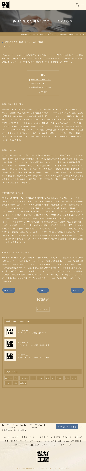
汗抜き (67, 378)
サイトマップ (66, 445)
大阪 (16, 378)
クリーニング (24, 378)
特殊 (47, 378)
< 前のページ (9, 290)
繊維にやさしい (37, 83)
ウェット (40, 378)
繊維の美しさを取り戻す (41, 79)
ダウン (16, 383)
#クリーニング (43, 309)
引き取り (60, 378)
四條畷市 (23, 383)
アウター (8, 383)
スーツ (74, 378)
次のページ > (77, 290)
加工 (53, 378)
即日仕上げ (8, 378)
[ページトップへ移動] (82, 427)
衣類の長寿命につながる (41, 87)
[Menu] (82, 4)
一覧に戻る (43, 290)
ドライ (33, 378)
